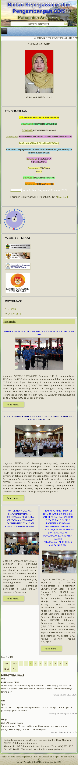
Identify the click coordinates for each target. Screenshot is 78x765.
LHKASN (12, 308)
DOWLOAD (27, 130)
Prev (14, 663)
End (14, 669)
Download (32, 158)
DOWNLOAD (27, 123)
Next (6, 669)
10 (66, 663)
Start (6, 663)
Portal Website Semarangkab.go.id (17, 756)
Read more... (13, 404)
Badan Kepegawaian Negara (46, 756)
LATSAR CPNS (14, 313)
